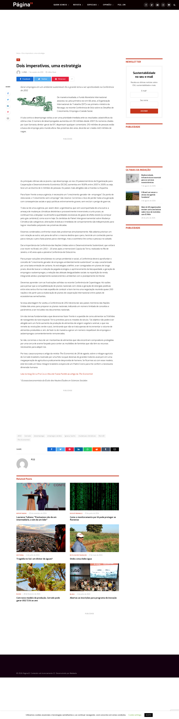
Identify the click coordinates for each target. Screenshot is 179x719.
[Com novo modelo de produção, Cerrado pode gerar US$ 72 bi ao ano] (41, 577)
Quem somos (60, 5)
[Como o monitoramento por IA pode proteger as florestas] (94, 496)
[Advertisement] (89, 31)
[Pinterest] (7, 112)
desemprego (39, 436)
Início (18, 53)
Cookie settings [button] (134, 715)
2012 (20, 436)
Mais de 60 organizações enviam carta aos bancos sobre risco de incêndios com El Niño (151, 211)
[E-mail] (7, 118)
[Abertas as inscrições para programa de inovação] (94, 577)
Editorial (20, 555)
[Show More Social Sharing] (71, 79)
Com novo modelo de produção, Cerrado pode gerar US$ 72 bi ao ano (38, 599)
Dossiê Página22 (76, 513)
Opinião (107, 5)
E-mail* (144, 91)
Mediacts (73, 673)
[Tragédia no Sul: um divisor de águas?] (41, 538)
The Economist (24, 440)
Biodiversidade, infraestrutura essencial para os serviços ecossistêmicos (151, 179)
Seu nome (144, 100)
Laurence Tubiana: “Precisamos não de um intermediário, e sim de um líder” (36, 518)
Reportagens (21, 513)
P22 (25, 72)
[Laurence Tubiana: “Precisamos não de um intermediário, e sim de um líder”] (41, 496)
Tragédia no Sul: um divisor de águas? (34, 559)
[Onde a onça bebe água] (94, 538)
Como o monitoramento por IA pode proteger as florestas (93, 518)
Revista (77, 5)
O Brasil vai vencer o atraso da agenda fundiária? (149, 194)
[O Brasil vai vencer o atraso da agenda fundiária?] (132, 195)
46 (18, 60)
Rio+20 (101, 436)
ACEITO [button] (148, 715)
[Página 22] (18, 5)
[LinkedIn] (7, 105)
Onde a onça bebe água (81, 559)
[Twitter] (7, 99)
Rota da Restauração (78, 555)
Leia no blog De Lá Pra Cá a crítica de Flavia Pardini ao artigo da (56, 374)
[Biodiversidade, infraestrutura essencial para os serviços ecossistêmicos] (132, 178)
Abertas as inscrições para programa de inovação (93, 598)
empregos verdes (54, 436)
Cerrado (28, 436)
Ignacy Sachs (70, 436)
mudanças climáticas (87, 436)
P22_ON (122, 5)
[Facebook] (7, 93)
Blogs (18, 594)
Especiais (92, 5)
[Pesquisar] (174, 5)
